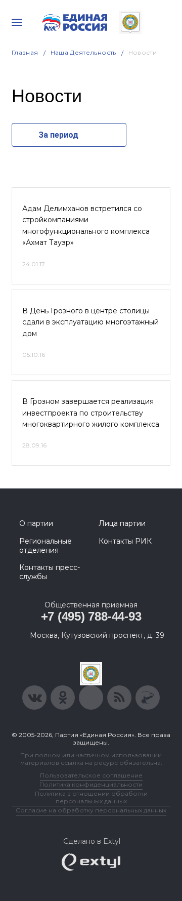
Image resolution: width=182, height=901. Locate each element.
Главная (25, 52)
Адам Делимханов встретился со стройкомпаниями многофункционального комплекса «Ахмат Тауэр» (86, 225)
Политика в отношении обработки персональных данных (91, 797)
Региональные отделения (45, 546)
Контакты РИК (125, 541)
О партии (36, 523)
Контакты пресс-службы (49, 572)
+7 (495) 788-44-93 (91, 616)
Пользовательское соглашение (91, 775)
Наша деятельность (83, 52)
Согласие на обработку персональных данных (91, 810)
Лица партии (122, 523)
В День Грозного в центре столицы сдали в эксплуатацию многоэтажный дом (90, 322)
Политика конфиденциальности (91, 784)
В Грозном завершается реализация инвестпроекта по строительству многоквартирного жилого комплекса (90, 413)
